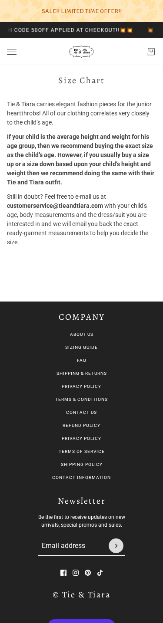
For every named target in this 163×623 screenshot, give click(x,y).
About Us (81, 334)
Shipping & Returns (82, 373)
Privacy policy (81, 438)
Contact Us (81, 412)
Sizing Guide (81, 347)
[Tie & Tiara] (81, 51)
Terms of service (82, 451)
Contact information (81, 477)
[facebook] (63, 572)
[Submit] (116, 545)
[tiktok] (100, 572)
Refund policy (81, 425)
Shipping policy (82, 464)
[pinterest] (88, 572)
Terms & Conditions (81, 399)
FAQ (81, 360)
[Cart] (151, 51)
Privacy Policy (81, 386)
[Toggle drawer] (12, 52)
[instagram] (75, 572)
